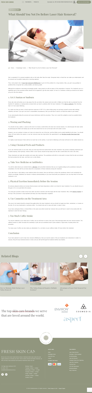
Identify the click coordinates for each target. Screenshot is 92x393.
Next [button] (85, 256)
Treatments (28, 2)
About (49, 352)
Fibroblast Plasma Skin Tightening (76, 360)
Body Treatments (72, 370)
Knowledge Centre (21, 68)
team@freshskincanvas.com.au (8, 370)
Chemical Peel (72, 364)
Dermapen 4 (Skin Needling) (75, 354)
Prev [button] (80, 256)
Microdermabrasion (73, 368)
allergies (34, 167)
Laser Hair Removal (73, 358)
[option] (44, 277)
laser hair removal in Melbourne (31, 83)
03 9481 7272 (52, 2)
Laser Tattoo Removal (73, 352)
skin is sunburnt (68, 104)
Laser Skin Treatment (73, 362)
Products (36, 2)
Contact (49, 358)
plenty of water (77, 192)
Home (12, 68)
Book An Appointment (83, 2)
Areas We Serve (51, 356)
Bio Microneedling (73, 356)
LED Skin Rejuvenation (74, 366)
